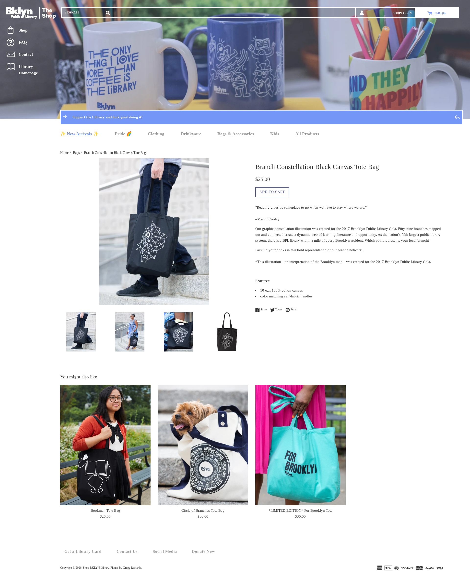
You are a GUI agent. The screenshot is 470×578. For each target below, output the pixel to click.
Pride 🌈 (123, 133)
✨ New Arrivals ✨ (79, 133)
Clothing (156, 133)
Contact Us (127, 551)
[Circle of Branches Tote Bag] (203, 445)
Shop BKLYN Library (96, 567)
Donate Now (203, 551)
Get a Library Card (83, 551)
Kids (274, 133)
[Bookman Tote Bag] (105, 445)
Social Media (165, 551)
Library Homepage (28, 69)
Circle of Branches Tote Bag (202, 510)
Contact (26, 54)
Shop (23, 30)
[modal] (108, 12)
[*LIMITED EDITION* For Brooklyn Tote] (300, 445)
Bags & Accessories (235, 133)
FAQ (23, 42)
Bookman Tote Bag (105, 510)
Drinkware (191, 133)
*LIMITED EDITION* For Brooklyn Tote (300, 510)
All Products (307, 133)
